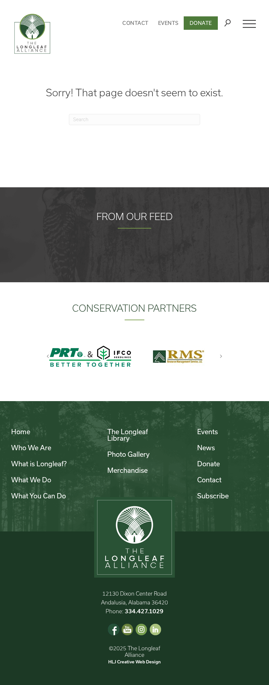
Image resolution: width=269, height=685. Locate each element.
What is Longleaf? (39, 464)
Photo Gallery (128, 454)
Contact (135, 23)
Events (168, 23)
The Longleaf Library (127, 435)
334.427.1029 (144, 611)
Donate (201, 23)
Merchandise (127, 470)
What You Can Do (38, 496)
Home (20, 431)
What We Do (31, 480)
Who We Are (31, 448)
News (206, 448)
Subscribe (213, 496)
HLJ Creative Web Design (134, 661)
